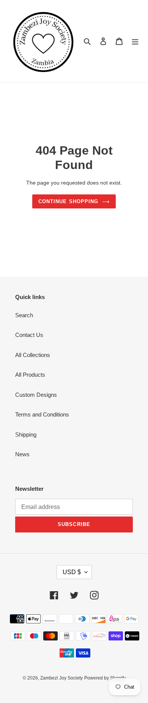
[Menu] (135, 41)
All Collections (32, 355)
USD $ (72, 572)
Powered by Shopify (105, 678)
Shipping (25, 434)
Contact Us (29, 335)
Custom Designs (36, 394)
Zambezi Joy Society (61, 678)
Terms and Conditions (42, 414)
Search (24, 315)
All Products (30, 374)
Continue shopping (68, 201)
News (22, 454)
